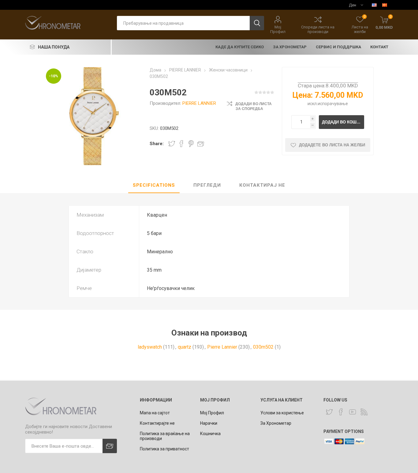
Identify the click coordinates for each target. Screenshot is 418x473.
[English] (374, 5)
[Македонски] (385, 5)
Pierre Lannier (222, 347)
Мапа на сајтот (155, 412)
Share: (157, 143)
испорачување (333, 103)
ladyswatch (150, 347)
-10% (53, 76)
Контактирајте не (157, 423)
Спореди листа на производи (317, 29)
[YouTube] (352, 412)
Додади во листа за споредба (253, 106)
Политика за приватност (164, 448)
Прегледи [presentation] (207, 185)
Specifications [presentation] (154, 185)
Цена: (303, 95)
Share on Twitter (171, 143)
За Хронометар (275, 423)
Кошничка (210, 433)
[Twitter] (329, 412)
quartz (184, 347)
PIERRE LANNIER (199, 103)
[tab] (154, 185)
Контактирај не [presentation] (262, 185)
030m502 (263, 347)
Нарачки (208, 423)
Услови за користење (282, 412)
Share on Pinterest (191, 143)
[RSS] (364, 412)
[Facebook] (341, 412)
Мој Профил (278, 29)
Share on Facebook (181, 143)
